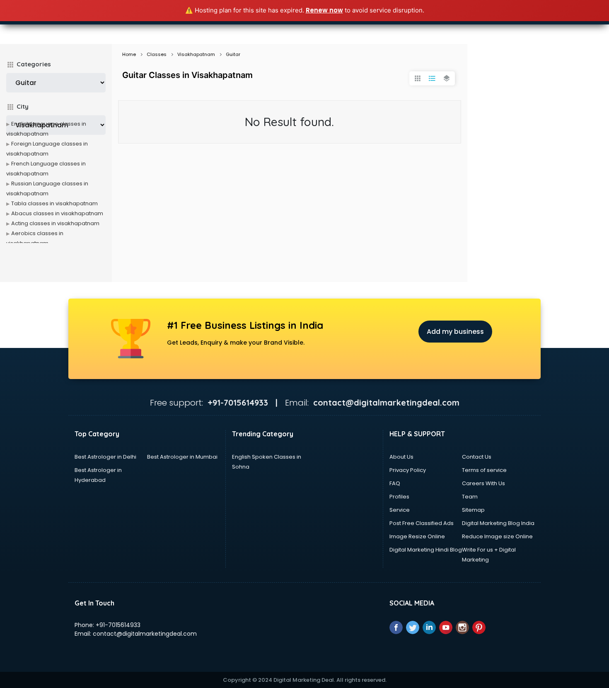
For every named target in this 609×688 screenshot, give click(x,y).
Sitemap (473, 510)
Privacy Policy (407, 470)
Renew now (324, 10)
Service (399, 510)
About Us (401, 457)
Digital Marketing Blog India (498, 523)
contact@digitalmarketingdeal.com (145, 634)
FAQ (394, 483)
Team (470, 497)
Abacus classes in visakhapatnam (57, 213)
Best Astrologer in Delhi (105, 457)
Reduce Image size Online (497, 536)
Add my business (455, 331)
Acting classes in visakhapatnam (55, 223)
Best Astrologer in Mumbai (182, 457)
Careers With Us (483, 483)
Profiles (399, 497)
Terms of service (484, 470)
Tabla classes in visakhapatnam (54, 203)
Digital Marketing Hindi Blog (425, 550)
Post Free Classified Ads (421, 523)
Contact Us (476, 457)
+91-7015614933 (118, 625)
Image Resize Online (417, 536)
